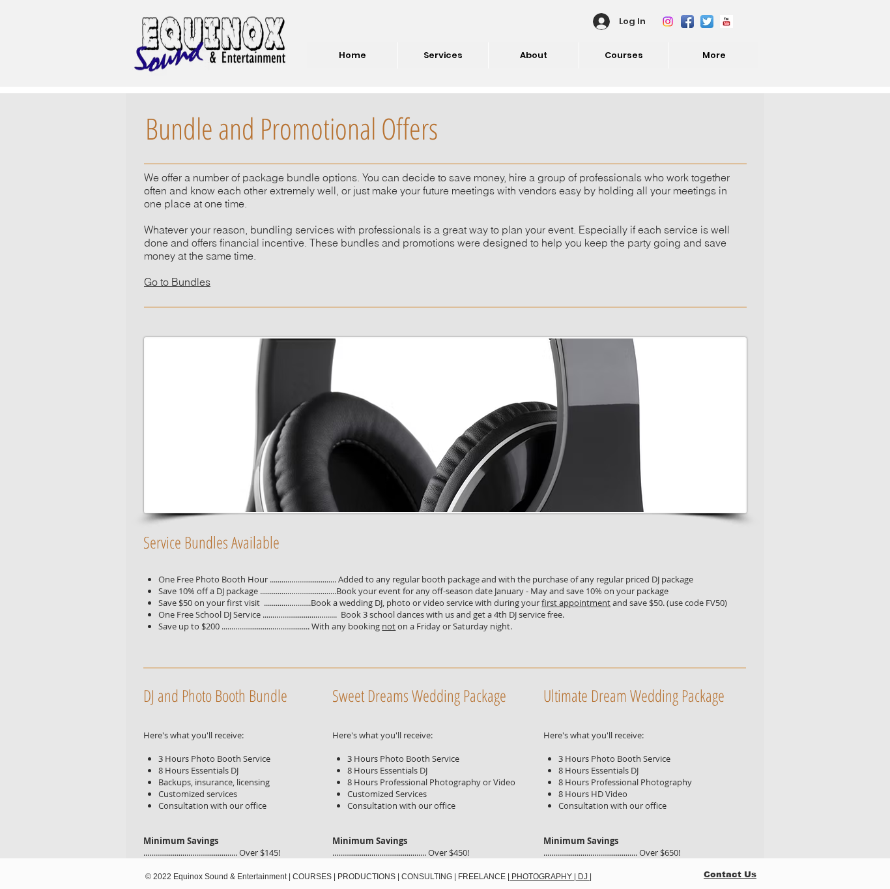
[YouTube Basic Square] (726, 21)
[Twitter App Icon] (706, 21)
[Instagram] (667, 21)
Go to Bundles (177, 281)
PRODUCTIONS (365, 876)
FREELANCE (482, 876)
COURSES (311, 876)
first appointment (575, 603)
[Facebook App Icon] (687, 21)
